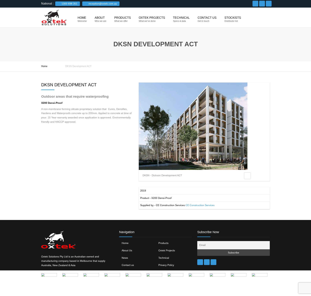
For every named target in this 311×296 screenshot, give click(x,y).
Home (82, 17)
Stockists (232, 17)
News (125, 257)
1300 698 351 (69, 3)
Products (122, 17)
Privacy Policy (166, 265)
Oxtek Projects (152, 17)
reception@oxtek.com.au (102, 3)
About (100, 17)
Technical (181, 17)
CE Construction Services (200, 205)
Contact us (207, 17)
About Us (127, 250)
